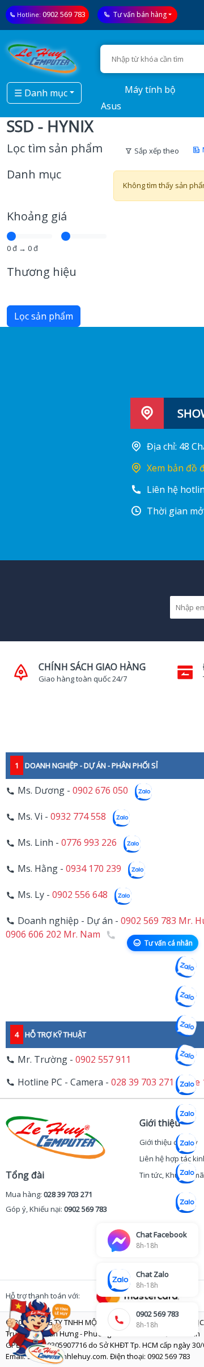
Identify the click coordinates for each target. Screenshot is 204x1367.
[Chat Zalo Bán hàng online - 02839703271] (185, 967)
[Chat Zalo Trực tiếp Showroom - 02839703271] (185, 1025)
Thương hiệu (41, 271)
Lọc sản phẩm (43, 316)
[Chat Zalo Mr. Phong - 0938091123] (185, 1143)
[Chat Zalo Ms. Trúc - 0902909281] (185, 1084)
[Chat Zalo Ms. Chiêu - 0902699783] (185, 1202)
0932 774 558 (78, 817)
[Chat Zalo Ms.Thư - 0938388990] (185, 1114)
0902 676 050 (100, 791)
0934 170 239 (93, 869)
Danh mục (34, 174)
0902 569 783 (64, 14)
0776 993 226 (89, 843)
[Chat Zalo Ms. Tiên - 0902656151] (185, 1173)
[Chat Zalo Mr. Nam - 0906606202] (185, 1055)
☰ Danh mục (40, 93)
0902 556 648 (80, 895)
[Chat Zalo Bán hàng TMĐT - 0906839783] (185, 996)
